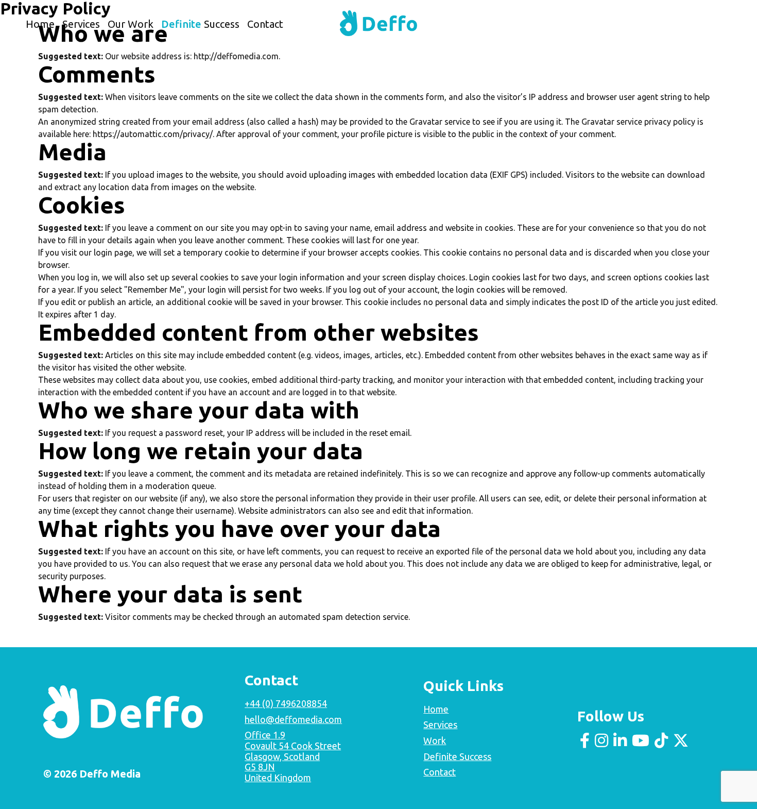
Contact (265, 24)
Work (434, 740)
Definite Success (457, 756)
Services (81, 24)
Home (40, 24)
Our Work (130, 24)
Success (200, 24)
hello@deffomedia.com (293, 719)
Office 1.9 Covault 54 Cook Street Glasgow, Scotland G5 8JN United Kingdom (293, 756)
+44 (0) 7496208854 (286, 703)
